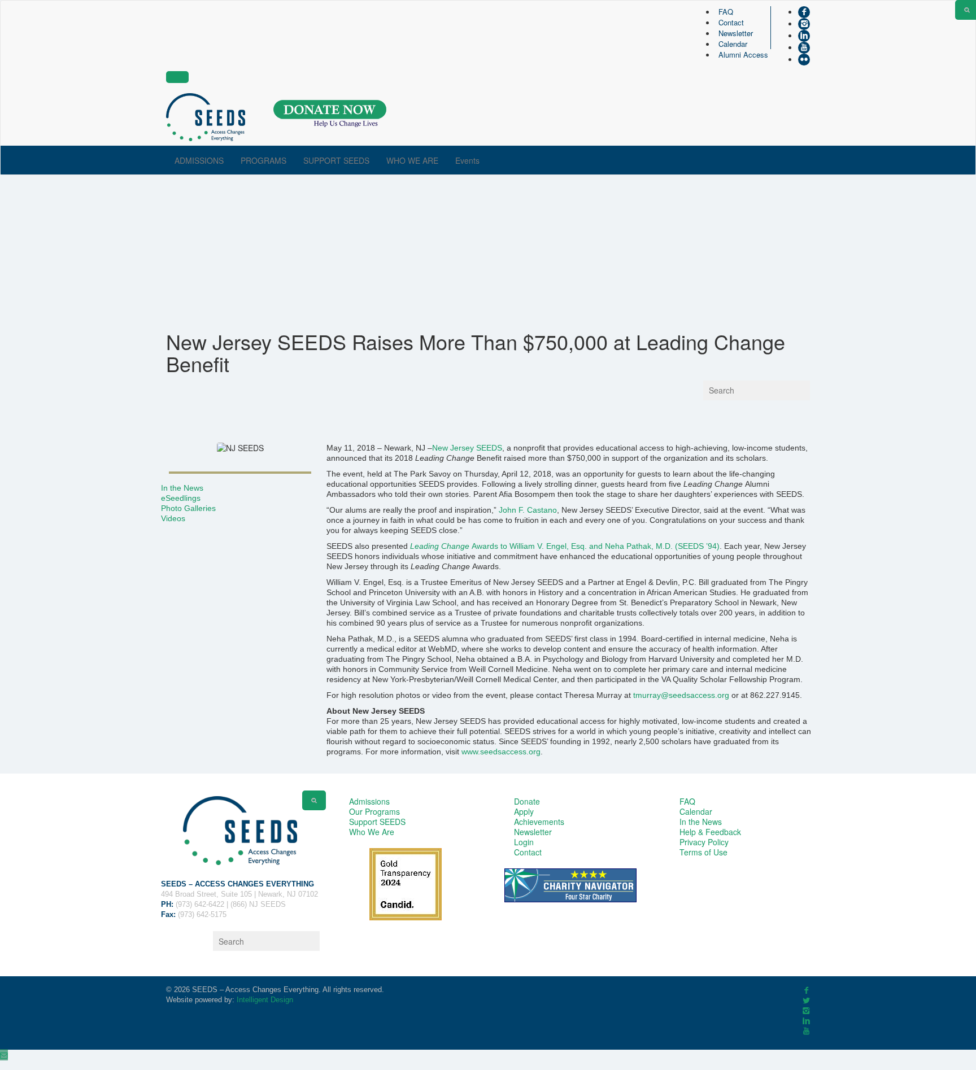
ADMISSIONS (199, 160)
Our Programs (374, 811)
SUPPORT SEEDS (336, 160)
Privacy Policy (704, 842)
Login (524, 842)
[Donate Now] (329, 114)
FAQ (725, 11)
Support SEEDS (377, 821)
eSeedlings (181, 498)
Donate (527, 801)
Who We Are (371, 831)
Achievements (539, 821)
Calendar (732, 43)
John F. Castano (528, 509)
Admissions (369, 801)
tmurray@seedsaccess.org (681, 695)
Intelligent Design (265, 999)
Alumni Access (743, 54)
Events (467, 160)
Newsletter (735, 33)
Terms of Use (703, 852)
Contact (731, 22)
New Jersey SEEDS (467, 447)
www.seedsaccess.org (501, 751)
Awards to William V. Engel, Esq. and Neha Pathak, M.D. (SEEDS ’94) (565, 546)
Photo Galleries (188, 508)
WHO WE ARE (412, 160)
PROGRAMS (263, 160)
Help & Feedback (710, 831)
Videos (173, 518)
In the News (182, 487)
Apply (524, 811)
